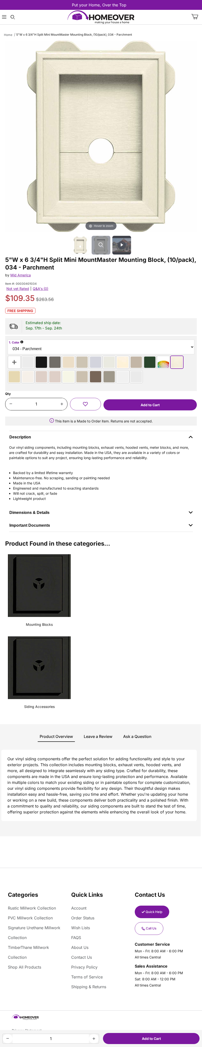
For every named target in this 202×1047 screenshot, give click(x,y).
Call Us (151, 928)
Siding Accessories (39, 706)
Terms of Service (87, 976)
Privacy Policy (84, 967)
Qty (8, 394)
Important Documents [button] (29, 525)
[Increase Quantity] (62, 404)
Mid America (20, 275)
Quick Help (154, 912)
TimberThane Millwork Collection (28, 952)
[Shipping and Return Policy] (52, 421)
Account (78, 908)
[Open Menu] (4, 17)
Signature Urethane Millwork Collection (34, 932)
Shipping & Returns (88, 986)
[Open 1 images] (101, 245)
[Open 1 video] (121, 245)
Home (8, 35)
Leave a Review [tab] (98, 736)
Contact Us (81, 957)
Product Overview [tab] (56, 736)
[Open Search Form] (12, 17)
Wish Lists (80, 927)
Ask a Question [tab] (137, 736)
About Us (79, 947)
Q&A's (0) (40, 288)
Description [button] (20, 437)
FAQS (76, 937)
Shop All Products (24, 967)
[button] (85, 404)
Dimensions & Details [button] (29, 512)
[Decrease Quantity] (10, 404)
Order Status (82, 917)
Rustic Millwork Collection (32, 908)
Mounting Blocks (39, 624)
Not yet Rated (17, 288)
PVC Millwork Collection (30, 917)
